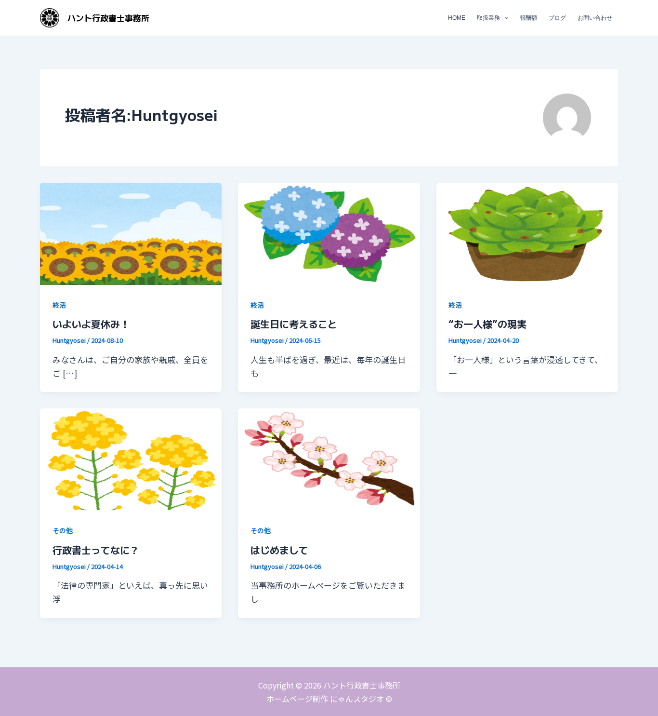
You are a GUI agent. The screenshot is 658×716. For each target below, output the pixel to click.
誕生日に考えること (293, 324)
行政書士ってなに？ (96, 550)
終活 (59, 305)
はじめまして (279, 550)
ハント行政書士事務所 (108, 18)
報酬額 (528, 17)
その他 (63, 530)
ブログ (557, 17)
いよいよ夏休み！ (91, 324)
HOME (456, 17)
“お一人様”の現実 (487, 324)
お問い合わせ (595, 17)
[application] (504, 18)
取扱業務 (488, 17)
